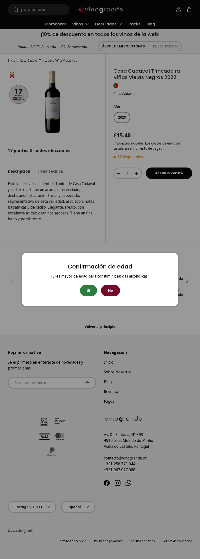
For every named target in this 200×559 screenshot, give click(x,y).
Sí (88, 290)
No (110, 290)
